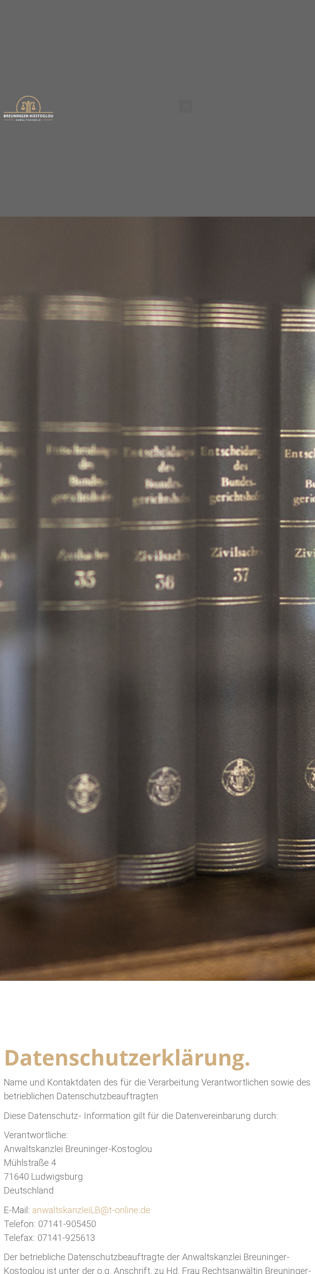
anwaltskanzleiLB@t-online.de (91, 1210)
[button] (185, 106)
